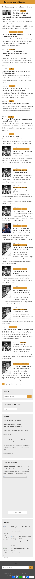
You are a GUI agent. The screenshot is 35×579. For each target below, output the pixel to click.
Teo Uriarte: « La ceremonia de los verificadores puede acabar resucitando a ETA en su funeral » (17, 54)
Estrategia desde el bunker (22, 211)
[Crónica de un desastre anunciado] (6, 271)
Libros (10, 68)
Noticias (12, 86)
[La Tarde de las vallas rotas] (6, 367)
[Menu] (2, 2)
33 (16, 384)
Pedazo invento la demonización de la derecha (17, 329)
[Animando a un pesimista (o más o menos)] (6, 151)
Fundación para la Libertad (14, 2)
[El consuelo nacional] (6, 172)
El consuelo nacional (20, 173)
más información (8, 434)
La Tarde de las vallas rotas (22, 366)
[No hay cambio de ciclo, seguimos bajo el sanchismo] (6, 228)
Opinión (23, 10)
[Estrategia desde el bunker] (6, 211)
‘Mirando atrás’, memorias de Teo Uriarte (15, 104)
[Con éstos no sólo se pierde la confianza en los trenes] (6, 249)
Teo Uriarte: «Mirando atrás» (11, 136)
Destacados (13, 32)
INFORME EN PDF (17, 512)
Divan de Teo (25, 148)
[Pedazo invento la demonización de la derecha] (6, 346)
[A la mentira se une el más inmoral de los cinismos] (6, 291)
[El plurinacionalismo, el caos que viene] (6, 189)
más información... (8, 453)
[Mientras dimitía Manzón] (6, 313)
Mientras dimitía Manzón (21, 312)
